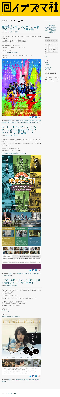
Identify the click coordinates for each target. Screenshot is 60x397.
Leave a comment (33, 122)
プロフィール (48, 67)
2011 (51, 27)
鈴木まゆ (26, 122)
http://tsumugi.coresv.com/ (9, 311)
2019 (16, 379)
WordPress (11, 394)
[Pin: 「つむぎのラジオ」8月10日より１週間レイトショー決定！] (39, 376)
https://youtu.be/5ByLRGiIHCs (10, 52)
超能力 (22, 122)
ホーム (46, 61)
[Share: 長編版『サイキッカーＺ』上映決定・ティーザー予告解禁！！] (33, 117)
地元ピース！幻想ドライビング (26, 273)
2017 (53, 27)
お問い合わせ (48, 69)
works (46, 62)
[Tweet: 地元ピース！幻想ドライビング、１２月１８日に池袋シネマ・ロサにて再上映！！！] (30, 270)
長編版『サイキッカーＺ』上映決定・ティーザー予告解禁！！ (20, 28)
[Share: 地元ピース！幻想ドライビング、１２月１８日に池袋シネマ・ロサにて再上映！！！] (33, 270)
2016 (52, 30)
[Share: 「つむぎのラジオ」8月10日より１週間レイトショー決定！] (33, 376)
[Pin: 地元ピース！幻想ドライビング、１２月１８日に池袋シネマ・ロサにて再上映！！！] (39, 270)
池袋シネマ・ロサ (16, 122)
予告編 (47, 64)
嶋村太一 (10, 122)
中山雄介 (27, 120)
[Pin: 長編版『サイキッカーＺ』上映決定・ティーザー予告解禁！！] (39, 117)
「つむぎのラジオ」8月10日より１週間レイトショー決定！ (21, 282)
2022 (16, 120)
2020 (17, 273)
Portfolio (17, 394)
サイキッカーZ (21, 120)
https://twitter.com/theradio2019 (11, 316)
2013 (49, 31)
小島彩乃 (5, 122)
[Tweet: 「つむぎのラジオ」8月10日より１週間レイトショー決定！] (30, 376)
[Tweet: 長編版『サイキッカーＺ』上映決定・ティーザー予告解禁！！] (30, 117)
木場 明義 (16, 32)
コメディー (50, 32)
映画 (9, 120)
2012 (48, 28)
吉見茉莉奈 (35, 120)
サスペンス (54, 30)
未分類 (9, 273)
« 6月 (46, 56)
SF (50, 25)
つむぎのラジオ (21, 379)
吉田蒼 (31, 120)
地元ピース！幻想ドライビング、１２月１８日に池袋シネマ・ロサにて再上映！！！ (19, 130)
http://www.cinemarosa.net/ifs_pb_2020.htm (14, 153)
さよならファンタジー (52, 25)
